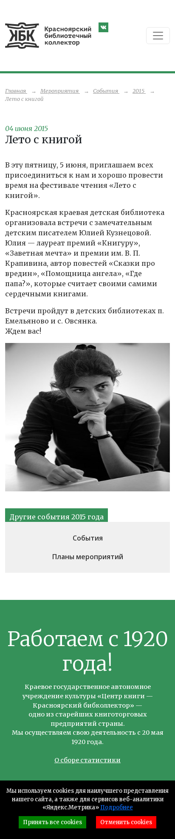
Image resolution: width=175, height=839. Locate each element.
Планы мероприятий (87, 556)
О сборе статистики (87, 760)
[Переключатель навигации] (158, 35)
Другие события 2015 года (56, 517)
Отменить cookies (126, 822)
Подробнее (116, 807)
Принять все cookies (52, 822)
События (88, 538)
